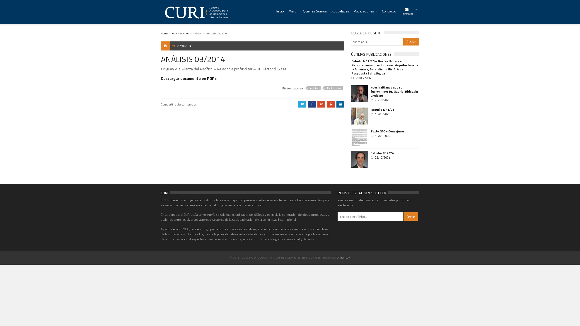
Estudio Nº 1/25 (382, 110)
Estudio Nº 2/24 (382, 153)
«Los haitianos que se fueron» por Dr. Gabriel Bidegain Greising (394, 91)
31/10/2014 (183, 46)
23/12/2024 (382, 157)
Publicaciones (364, 11)
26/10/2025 (382, 100)
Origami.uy (343, 257)
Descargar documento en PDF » (189, 78)
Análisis (197, 33)
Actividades (340, 11)
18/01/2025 (382, 136)
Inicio (280, 11)
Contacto (389, 11)
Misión (293, 11)
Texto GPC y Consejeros (388, 131)
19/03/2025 (382, 114)
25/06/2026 (363, 78)
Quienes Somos (315, 11)
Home (164, 33)
